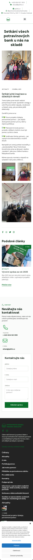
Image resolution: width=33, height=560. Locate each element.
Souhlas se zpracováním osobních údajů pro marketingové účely (15, 498)
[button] (30, 523)
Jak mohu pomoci (9, 468)
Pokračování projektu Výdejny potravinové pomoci (12, 516)
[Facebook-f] (3, 431)
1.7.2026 (4, 513)
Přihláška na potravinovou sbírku (15, 471)
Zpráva (7, 385)
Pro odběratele (8, 475)
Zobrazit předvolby (16, 556)
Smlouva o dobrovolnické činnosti (15, 493)
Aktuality (5, 89)
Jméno (7, 364)
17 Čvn (21, 247)
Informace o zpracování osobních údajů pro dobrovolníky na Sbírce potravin (15, 487)
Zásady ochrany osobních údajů (13, 447)
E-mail (7, 375)
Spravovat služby (16, 540)
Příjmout (16, 545)
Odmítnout (16, 551)
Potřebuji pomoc (8, 464)
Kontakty (5, 479)
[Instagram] (7, 431)
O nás (4, 460)
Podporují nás (7, 482)
